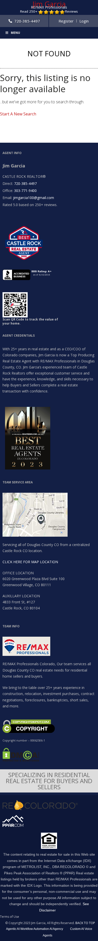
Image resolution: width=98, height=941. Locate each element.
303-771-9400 (25, 190)
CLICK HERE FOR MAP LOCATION (30, 561)
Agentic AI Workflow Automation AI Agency (34, 929)
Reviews (71, 11)
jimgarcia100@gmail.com (33, 197)
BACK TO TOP (85, 923)
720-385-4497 (25, 183)
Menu (15, 33)
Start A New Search (18, 114)
